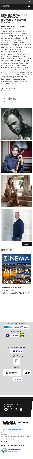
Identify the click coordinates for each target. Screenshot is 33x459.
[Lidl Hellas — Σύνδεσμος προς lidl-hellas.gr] (19, 334)
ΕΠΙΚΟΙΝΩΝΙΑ (8, 404)
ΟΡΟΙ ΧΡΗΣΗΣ (8, 406)
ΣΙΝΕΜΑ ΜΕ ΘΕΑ (8, 290)
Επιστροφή (26, 244)
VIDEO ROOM (19, 404)
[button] (3, 450)
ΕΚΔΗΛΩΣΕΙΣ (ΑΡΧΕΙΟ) (11, 403)
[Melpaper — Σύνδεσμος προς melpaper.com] (27, 334)
